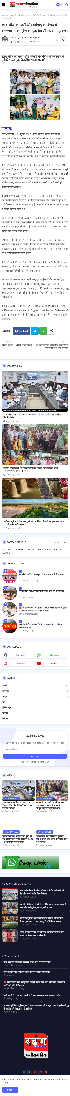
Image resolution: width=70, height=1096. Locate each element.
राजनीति (35, 713)
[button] (66, 4)
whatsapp (54, 655)
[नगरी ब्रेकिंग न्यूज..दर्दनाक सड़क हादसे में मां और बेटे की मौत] (9, 592)
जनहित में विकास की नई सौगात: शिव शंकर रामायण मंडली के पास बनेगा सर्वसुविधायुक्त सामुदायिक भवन (30, 469)
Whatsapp (43, 331)
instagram (20, 663)
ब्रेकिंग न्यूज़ (35, 707)
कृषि (35, 702)
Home (5, 15)
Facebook (23, 331)
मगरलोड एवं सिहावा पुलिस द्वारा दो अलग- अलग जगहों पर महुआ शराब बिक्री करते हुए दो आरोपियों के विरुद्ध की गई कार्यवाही (36, 1007)
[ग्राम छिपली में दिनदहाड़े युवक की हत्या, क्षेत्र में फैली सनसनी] (9, 576)
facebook (20, 655)
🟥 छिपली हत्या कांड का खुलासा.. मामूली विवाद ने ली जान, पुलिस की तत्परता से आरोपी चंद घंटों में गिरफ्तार (43, 609)
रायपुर (35, 696)
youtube (54, 663)
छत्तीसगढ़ (35, 691)
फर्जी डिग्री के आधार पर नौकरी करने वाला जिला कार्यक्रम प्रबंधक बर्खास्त (41, 625)
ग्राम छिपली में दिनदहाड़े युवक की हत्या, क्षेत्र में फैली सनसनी (41, 574)
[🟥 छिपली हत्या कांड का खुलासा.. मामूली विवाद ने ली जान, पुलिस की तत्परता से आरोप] (9, 609)
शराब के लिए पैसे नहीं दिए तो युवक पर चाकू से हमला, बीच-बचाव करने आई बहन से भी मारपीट (51, 839)
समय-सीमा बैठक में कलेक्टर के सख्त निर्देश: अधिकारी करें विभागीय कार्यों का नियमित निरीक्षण (32, 416)
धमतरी (35, 685)
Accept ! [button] (10, 1089)
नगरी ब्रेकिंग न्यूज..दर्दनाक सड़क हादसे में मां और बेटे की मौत (41, 591)
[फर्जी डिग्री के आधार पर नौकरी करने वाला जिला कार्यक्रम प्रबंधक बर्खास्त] (9, 626)
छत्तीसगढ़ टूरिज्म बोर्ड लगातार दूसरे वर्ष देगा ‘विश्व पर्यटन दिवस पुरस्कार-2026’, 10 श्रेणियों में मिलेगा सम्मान (34, 522)
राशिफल (35, 718)
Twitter (35, 331)
